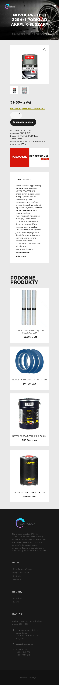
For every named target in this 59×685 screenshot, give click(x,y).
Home (22, 31)
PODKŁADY (25, 133)
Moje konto (18, 598)
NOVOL (23, 136)
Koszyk (16, 602)
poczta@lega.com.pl (25, 644)
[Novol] (19, 157)
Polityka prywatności (22, 569)
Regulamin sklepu (21, 572)
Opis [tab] (18, 179)
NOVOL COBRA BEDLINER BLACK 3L (29, 436)
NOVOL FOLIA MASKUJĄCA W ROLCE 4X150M (30, 331)
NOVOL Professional (35, 141)
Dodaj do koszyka (24, 122)
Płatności (17, 576)
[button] (44, 49)
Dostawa (17, 580)
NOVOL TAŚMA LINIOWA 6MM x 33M (29, 380)
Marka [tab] (27, 179)
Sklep (30, 31)
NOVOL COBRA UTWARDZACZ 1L (29, 492)
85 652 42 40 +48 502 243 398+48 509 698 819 (23, 652)
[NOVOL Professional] (39, 157)
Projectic (35, 677)
